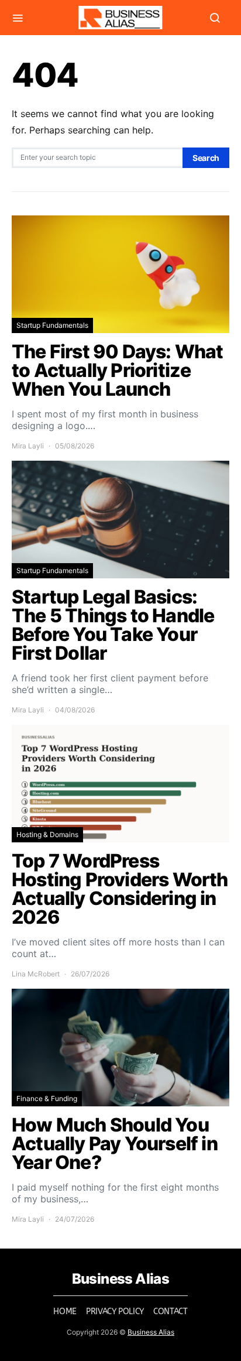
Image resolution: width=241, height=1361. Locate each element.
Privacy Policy (115, 1312)
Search (205, 158)
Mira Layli (28, 445)
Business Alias (151, 1332)
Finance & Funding (46, 1098)
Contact (170, 1312)
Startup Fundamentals (52, 325)
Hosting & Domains (47, 834)
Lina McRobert (36, 973)
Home (65, 1312)
